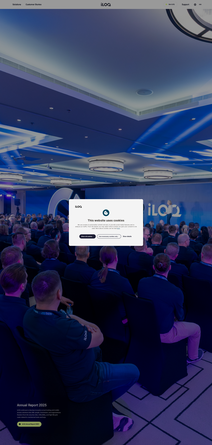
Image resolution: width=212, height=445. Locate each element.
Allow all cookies (86, 236)
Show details (127, 236)
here (118, 228)
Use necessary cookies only (108, 236)
